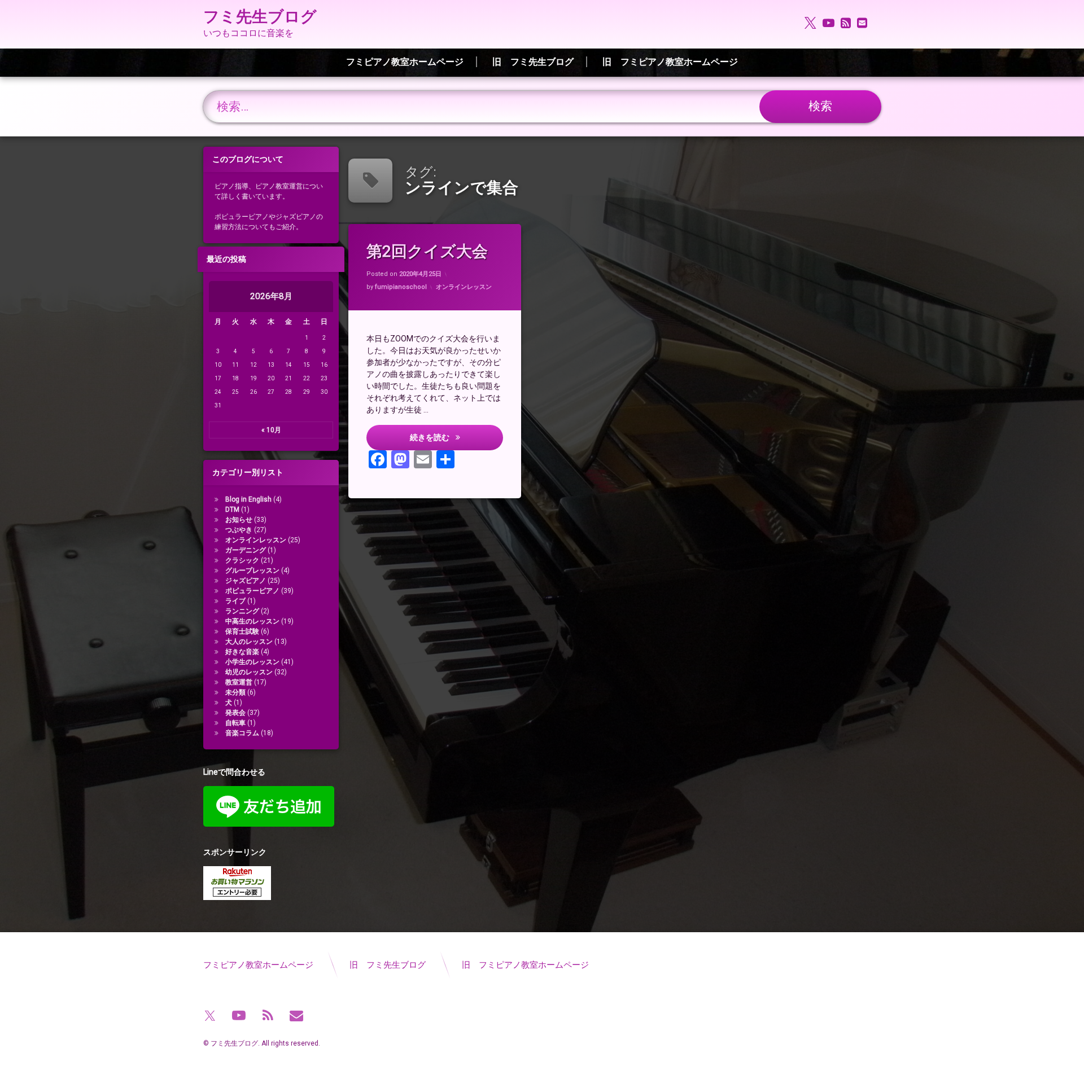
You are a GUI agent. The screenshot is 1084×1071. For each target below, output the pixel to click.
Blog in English (248, 499)
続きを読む (456, 436)
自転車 (235, 723)
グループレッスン (252, 570)
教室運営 (238, 682)
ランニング (242, 611)
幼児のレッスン (249, 672)
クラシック (242, 560)
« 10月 (271, 430)
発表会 (235, 713)
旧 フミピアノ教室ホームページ (670, 61)
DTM (232, 509)
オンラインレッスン (464, 287)
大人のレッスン (249, 642)
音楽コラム (242, 733)
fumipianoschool (401, 287)
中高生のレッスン (252, 621)
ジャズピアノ (245, 581)
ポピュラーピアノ (252, 591)
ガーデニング (245, 550)
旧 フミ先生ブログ (533, 61)
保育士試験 (242, 631)
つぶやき (238, 530)
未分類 (235, 692)
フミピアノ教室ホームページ (405, 61)
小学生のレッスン (252, 662)
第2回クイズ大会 (427, 251)
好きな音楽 (242, 652)
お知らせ (238, 520)
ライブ (235, 601)
